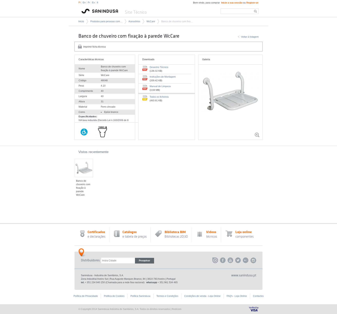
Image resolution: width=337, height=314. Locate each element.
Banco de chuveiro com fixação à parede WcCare (177, 21)
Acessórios (134, 21)
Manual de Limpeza (160, 86)
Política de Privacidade (86, 296)
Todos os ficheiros (159, 97)
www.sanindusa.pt (243, 275)
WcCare (150, 21)
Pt (79, 2)
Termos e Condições (167, 296)
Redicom (176, 309)
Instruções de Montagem (163, 76)
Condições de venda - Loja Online (202, 296)
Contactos (258, 296)
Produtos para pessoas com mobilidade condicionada (106, 21)
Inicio (81, 21)
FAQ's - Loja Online (237, 296)
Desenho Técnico (159, 67)
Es (93, 2)
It (97, 2)
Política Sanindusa (140, 296)
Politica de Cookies (114, 296)
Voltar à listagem (250, 36)
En (84, 2)
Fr (89, 2)
